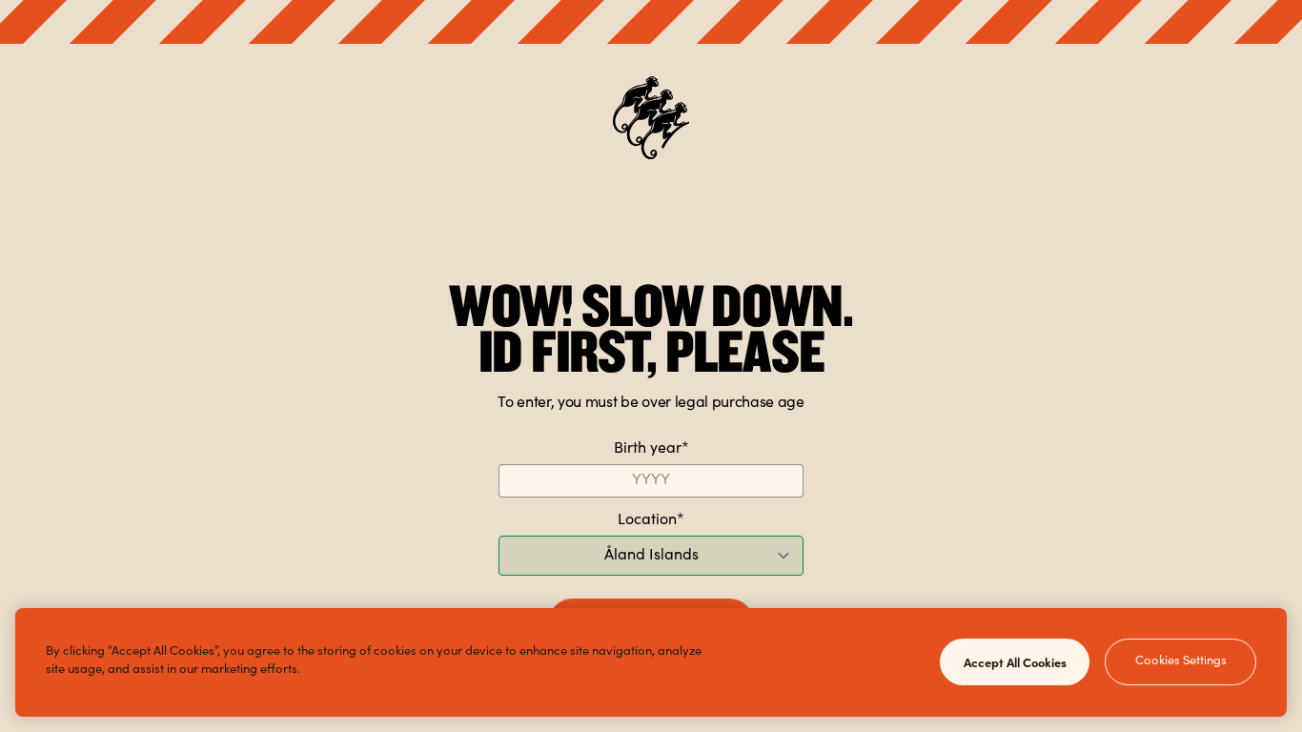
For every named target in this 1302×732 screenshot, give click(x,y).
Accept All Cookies (1015, 661)
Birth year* (651, 449)
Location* (651, 520)
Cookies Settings (1181, 662)
